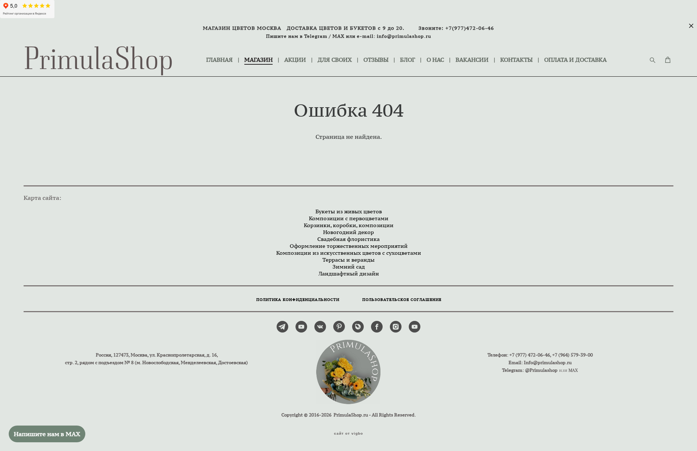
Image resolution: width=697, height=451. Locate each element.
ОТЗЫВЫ (375, 60)
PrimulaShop (99, 60)
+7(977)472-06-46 (469, 28)
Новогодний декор (348, 232)
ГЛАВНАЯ (219, 60)
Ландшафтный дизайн (348, 273)
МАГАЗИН (258, 60)
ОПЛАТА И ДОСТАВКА (575, 60)
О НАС (435, 60)
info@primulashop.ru (404, 36)
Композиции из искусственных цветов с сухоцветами (348, 252)
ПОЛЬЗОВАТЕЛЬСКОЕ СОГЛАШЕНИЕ (401, 299)
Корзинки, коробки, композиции (349, 225)
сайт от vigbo (348, 433)
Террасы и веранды (348, 259)
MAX (339, 36)
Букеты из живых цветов (348, 211)
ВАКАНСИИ (472, 60)
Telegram (315, 36)
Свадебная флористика (348, 238)
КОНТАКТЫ (516, 60)
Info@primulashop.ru (548, 362)
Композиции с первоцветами (348, 218)
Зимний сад (349, 266)
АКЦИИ (295, 60)
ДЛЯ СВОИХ (335, 60)
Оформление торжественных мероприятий (349, 245)
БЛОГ (407, 60)
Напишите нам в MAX (47, 434)
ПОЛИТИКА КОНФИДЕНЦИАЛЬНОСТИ (297, 299)
